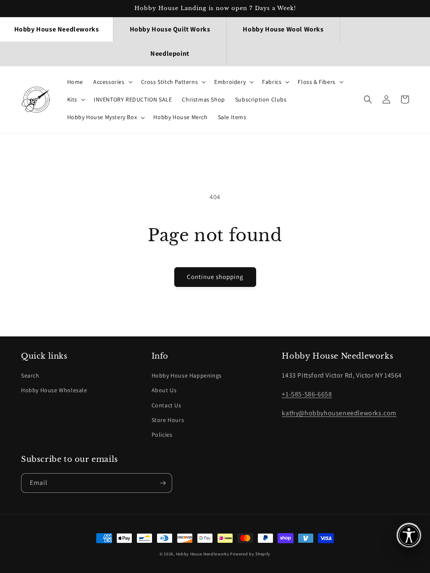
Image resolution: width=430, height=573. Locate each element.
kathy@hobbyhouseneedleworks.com (339, 413)
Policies (162, 434)
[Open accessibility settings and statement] (409, 535)
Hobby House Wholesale (54, 390)
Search (30, 375)
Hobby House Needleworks (202, 554)
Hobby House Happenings (187, 375)
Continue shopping (215, 277)
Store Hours (168, 420)
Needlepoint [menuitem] (169, 53)
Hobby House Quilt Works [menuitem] (170, 29)
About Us (164, 390)
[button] (112, 82)
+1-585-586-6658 (307, 394)
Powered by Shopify (250, 554)
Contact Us (166, 405)
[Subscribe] (162, 483)
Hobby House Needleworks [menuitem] (56, 29)
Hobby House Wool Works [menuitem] (283, 29)
